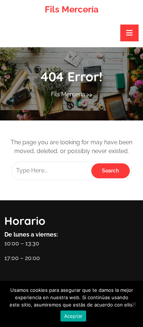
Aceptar (73, 316)
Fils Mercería (72, 9)
